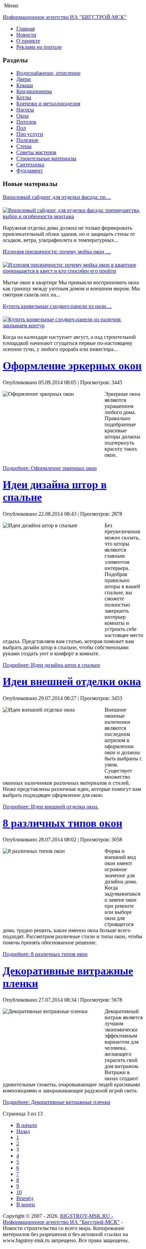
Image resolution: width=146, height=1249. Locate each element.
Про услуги (29, 134)
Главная (25, 29)
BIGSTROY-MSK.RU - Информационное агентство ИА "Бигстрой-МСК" (61, 1219)
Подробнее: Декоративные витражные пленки (56, 1102)
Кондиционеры (34, 91)
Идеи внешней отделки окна (72, 681)
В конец (25, 1204)
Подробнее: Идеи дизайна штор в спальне (51, 665)
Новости (26, 35)
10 (19, 1192)
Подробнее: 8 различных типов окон (45, 954)
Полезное (27, 140)
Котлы (23, 97)
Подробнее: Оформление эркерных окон (50, 468)
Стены (24, 146)
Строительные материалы (46, 158)
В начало (26, 1125)
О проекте (28, 41)
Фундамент (29, 170)
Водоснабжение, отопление (48, 73)
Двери (23, 79)
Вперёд (24, 1198)
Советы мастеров (36, 152)
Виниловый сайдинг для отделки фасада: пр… (57, 197)
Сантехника (30, 164)
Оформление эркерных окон (72, 366)
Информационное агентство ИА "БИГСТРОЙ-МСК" (65, 17)
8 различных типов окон (62, 823)
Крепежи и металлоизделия (48, 103)
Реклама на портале (39, 47)
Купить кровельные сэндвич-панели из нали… (57, 306)
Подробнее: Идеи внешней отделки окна (51, 807)
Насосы (25, 109)
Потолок (26, 122)
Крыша (24, 85)
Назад (23, 1131)
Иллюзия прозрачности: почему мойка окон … (57, 251)
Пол (21, 128)
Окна (22, 116)
